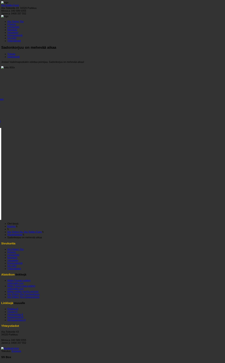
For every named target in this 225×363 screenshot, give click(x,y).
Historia (11, 24)
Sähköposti (13, 56)
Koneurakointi (14, 35)
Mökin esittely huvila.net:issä (22, 291)
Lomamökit (13, 27)
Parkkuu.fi (12, 309)
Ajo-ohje (12, 38)
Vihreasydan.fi (15, 314)
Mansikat (12, 30)
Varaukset (12, 32)
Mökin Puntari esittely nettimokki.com (19, 282)
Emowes (16, 351)
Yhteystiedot (14, 41)
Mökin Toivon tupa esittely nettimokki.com (21, 287)
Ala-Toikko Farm (10, 5)
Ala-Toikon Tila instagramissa (23, 297)
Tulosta (11, 54)
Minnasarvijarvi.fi (16, 320)
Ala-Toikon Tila (15, 21)
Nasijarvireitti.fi (15, 317)
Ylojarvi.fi (12, 311)
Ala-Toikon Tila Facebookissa (23, 294)
